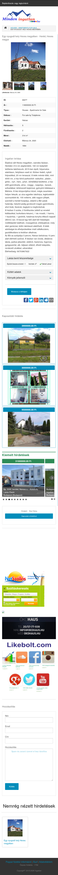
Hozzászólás (10, 747)
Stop (54, 499)
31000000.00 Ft (23, 461)
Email (7, 726)
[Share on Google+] (36, 299)
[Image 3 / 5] (19, 85)
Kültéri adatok (14, 271)
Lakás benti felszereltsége (20, 258)
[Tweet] (31, 299)
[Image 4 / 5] (31, 85)
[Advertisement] (23, 549)
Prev (6, 478)
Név (7, 715)
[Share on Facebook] (26, 299)
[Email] (51, 299)
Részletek (29, 345)
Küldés (12, 786)
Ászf (35, 861)
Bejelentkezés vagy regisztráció (15, 3)
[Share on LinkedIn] (41, 299)
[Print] (46, 299)
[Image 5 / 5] (43, 85)
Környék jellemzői (16, 277)
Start (52, 499)
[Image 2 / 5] (7, 85)
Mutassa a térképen (19, 291)
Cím (7, 736)
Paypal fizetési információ (19, 861)
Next (52, 478)
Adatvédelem (45, 861)
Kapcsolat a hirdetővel (29, 516)
